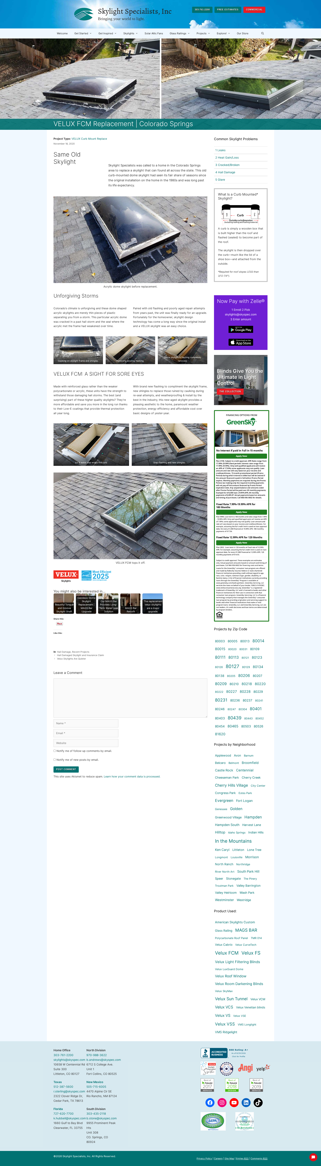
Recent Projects (80, 651)
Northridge (243, 864)
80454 (220, 726)
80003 (220, 641)
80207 (257, 676)
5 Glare (220, 179)
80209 (221, 683)
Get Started (81, 33)
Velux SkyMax (224, 991)
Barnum (248, 755)
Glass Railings (178, 33)
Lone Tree (254, 850)
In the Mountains (233, 841)
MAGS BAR (246, 930)
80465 (233, 726)
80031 (243, 649)
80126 (219, 667)
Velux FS (250, 953)
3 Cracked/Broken (227, 165)
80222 (219, 691)
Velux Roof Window (230, 976)
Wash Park (247, 892)
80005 (232, 641)
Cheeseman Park (227, 777)
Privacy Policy (204, 1158)
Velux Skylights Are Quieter (71, 658)
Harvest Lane (251, 825)
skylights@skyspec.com (69, 1059)
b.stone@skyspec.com (101, 1118)
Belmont (234, 763)
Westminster (224, 900)
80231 (221, 700)
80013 (245, 641)
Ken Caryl (222, 850)
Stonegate (233, 878)
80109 (254, 649)
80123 (257, 657)
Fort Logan (244, 801)
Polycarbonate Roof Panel (231, 938)
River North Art (224, 871)
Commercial (254, 9)
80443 (248, 718)
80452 (259, 718)
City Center (258, 785)
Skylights (128, 33)
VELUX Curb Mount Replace (89, 138)
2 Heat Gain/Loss (227, 157)
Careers (218, 1158)
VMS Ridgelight (226, 1032)
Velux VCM (257, 999)
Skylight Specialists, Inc (135, 11)
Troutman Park (224, 885)
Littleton (238, 850)
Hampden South (227, 825)
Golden (236, 809)
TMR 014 (256, 938)
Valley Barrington (248, 885)
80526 (258, 726)
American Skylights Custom (235, 922)
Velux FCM (227, 953)
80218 (247, 684)
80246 (220, 709)
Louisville (236, 857)
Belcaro (220, 763)
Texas (58, 1082)
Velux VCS (224, 1007)
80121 (245, 657)
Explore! (222, 33)
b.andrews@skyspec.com (103, 1059)
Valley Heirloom (226, 892)
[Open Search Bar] (263, 33)
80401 (256, 708)
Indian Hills (255, 832)
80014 (258, 640)
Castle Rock (224, 770)
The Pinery (250, 878)
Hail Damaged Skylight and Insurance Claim (80, 655)
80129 (246, 667)
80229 (258, 691)
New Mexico (94, 1082)
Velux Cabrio (223, 944)
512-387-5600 (63, 1086)
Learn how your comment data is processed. (132, 776)
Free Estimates (228, 9)
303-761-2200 (202, 9)
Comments (259, 1158)
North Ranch (224, 864)
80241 (259, 700)
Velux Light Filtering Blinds (237, 962)
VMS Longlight (247, 1024)
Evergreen (224, 800)
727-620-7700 (64, 1113)
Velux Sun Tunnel (231, 998)
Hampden (253, 817)
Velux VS (222, 1015)
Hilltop (220, 832)
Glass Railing (223, 930)
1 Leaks (220, 150)
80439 (234, 717)
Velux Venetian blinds (250, 1007)
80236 (235, 700)
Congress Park (225, 793)
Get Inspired (105, 33)
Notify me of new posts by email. (78, 759)
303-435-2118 (96, 1113)
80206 (244, 675)
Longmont (221, 857)
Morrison (252, 857)
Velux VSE (239, 1015)
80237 (247, 700)
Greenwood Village (228, 817)
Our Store (242, 33)
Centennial (244, 770)
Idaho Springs (236, 832)
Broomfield (250, 763)
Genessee (221, 809)
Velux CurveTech (245, 944)
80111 (220, 657)
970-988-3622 (96, 1055)
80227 (231, 691)
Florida (58, 1109)
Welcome (62, 33)
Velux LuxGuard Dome (229, 969)
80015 (220, 649)
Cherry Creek (251, 777)
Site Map (229, 1158)
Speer (219, 878)
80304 (243, 709)
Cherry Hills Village (231, 785)
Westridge (244, 900)
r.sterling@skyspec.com (69, 1091)
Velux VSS (225, 1024)
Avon (237, 755)
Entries (242, 1158)
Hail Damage (64, 651)
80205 (231, 676)
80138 (219, 676)
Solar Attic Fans (154, 33)
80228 (245, 691)
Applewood (223, 755)
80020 (232, 649)
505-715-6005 (96, 1086)
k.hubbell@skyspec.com (70, 1118)
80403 (220, 718)
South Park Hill (248, 871)
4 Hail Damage (225, 172)
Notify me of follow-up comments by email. (84, 751)
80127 (232, 666)
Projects (201, 33)
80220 (260, 684)
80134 (258, 667)
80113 (233, 657)
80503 (246, 726)
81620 (220, 734)
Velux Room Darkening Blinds (239, 984)
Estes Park (245, 793)
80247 (232, 709)
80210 (234, 684)
